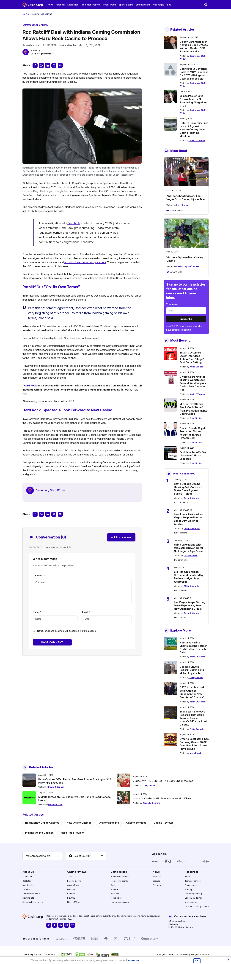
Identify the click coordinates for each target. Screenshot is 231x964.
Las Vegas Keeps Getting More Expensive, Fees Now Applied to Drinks (189, 605)
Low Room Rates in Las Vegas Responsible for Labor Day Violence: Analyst (188, 519)
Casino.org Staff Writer (42, 54)
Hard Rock (30, 385)
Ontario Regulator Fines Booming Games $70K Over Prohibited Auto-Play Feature (194, 743)
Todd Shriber (196, 418)
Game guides (119, 871)
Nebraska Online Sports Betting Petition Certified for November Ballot (194, 647)
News (50, 4)
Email (86, 612)
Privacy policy (191, 885)
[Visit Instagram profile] (66, 925)
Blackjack (115, 893)
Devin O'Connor (197, 140)
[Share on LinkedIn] (47, 65)
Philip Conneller (198, 367)
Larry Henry (182, 205)
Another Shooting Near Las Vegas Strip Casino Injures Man (186, 197)
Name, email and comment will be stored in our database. (66, 630)
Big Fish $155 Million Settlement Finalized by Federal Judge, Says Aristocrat (189, 576)
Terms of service (193, 881)
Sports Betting (126, 4)
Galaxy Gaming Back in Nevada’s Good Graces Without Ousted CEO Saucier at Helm (194, 46)
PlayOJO (71, 898)
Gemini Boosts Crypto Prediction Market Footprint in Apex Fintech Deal (193, 433)
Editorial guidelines (193, 898)
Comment (39, 575)
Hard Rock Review (72, 832)
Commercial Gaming (42, 14)
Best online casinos (120, 876)
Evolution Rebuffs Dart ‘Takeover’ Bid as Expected (193, 455)
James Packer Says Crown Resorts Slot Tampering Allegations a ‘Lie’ (193, 100)
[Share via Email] (60, 65)
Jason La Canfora (151, 803)
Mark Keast (195, 753)
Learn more (132, 960)
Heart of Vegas (74, 902)
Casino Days (73, 885)
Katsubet (71, 893)
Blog (169, 4)
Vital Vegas (158, 4)
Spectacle (73, 223)
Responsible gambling (32, 902)
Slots (113, 885)
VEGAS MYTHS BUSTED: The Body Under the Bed (163, 780)
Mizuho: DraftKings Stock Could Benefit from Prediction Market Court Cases (194, 408)
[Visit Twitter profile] (48, 925)
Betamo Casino (74, 881)
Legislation (72, 4)
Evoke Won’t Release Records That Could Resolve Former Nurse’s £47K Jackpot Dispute (193, 718)
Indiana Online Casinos (39, 832)
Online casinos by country (197, 906)
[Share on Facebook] (35, 65)
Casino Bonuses (136, 822)
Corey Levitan (191, 555)
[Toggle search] (206, 5)
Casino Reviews (163, 822)
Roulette (114, 889)
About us (28, 871)
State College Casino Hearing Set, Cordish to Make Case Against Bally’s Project (188, 488)
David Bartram (55, 804)
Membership (28, 885)
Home (187, 876)
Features (157, 885)
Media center (191, 902)
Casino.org (184, 954)
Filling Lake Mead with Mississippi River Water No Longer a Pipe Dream (189, 548)
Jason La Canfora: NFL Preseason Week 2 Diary (162, 798)
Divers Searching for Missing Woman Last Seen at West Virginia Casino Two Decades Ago (193, 383)
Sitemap (188, 889)
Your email (172, 304)
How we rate (28, 898)
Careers (26, 889)
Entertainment (143, 4)
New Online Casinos (78, 822)
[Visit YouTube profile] (60, 925)
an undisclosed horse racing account (85, 262)
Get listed (26, 881)
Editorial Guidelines (31, 893)
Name (37, 612)
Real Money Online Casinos (42, 822)
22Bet (70, 876)
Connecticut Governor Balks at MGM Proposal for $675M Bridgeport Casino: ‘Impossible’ (194, 73)
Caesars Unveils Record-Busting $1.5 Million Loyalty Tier (192, 670)
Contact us (27, 876)
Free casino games (119, 881)
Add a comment (121, 537)
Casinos (156, 881)
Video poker (116, 898)
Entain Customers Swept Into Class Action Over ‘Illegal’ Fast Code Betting (192, 357)
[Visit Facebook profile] (54, 925)
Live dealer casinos (120, 902)
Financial (60, 4)
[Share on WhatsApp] (41, 65)
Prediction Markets (90, 4)
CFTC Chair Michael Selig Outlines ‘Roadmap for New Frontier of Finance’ (192, 692)
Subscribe (186, 319)
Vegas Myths (109, 4)
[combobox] (42, 856)
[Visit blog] (72, 925)
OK (197, 960)
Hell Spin (71, 889)
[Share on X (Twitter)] (53, 65)
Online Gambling (109, 822)
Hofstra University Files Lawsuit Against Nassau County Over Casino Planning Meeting (194, 129)
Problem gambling (193, 893)
